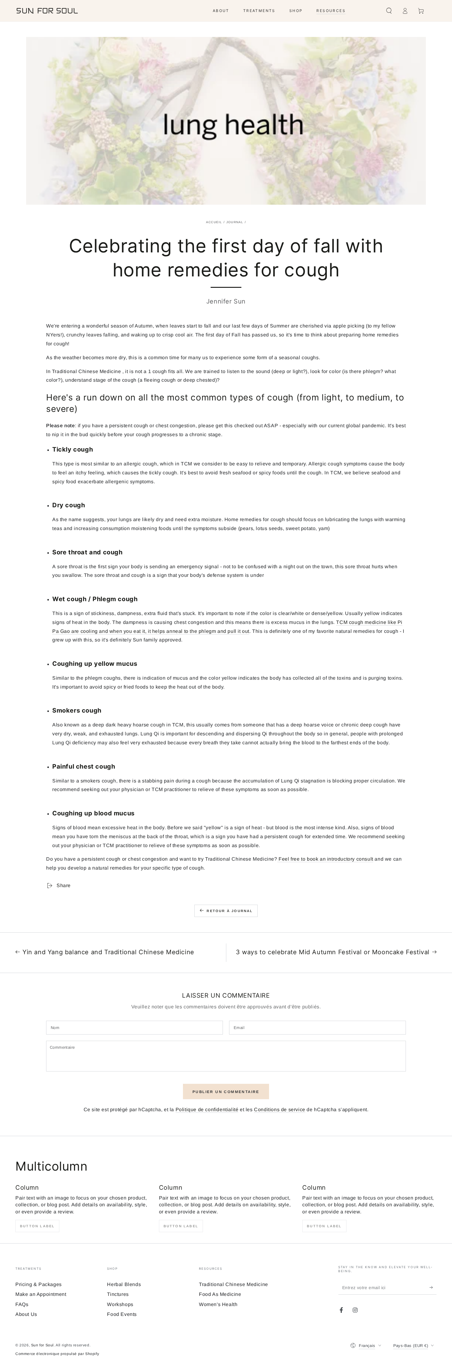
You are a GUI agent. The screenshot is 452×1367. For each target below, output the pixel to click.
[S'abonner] (433, 1287)
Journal (235, 222)
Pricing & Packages (38, 1284)
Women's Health (218, 1304)
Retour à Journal (230, 911)
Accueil (214, 222)
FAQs (21, 1304)
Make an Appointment (40, 1294)
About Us (26, 1314)
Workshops (120, 1304)
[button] (389, 11)
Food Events (122, 1314)
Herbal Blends (124, 1284)
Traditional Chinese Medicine (233, 1284)
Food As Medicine (220, 1294)
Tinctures (118, 1294)
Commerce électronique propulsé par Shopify (57, 1354)
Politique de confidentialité (207, 1109)
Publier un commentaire (226, 1092)
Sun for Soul (42, 1345)
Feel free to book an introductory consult (325, 859)
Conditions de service (279, 1109)
